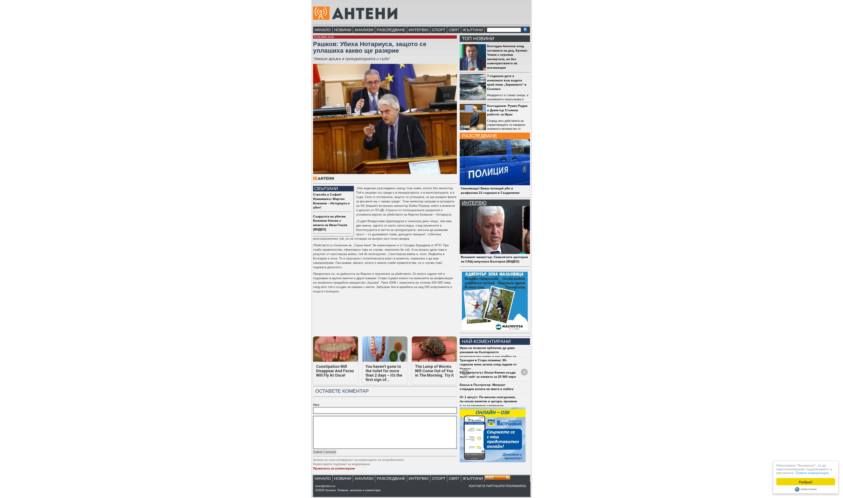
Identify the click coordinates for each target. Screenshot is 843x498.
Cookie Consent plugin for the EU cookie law (806, 489)
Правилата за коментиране (334, 468)
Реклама (513, 486)
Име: (316, 404)
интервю (474, 202)
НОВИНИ (342, 30)
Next (524, 372)
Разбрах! (805, 481)
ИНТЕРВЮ (419, 30)
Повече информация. (813, 472)
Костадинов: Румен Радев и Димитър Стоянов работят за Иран (507, 110)
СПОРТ (438, 30)
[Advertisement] (384, 321)
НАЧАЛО (323, 30)
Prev (465, 372)
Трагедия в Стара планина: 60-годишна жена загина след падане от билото (488, 364)
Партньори (495, 486)
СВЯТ (454, 30)
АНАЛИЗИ (364, 30)
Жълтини (473, 30)
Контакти (477, 486)
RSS (523, 486)
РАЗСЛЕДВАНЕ (391, 30)
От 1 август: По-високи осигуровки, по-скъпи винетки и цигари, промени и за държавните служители (488, 401)
